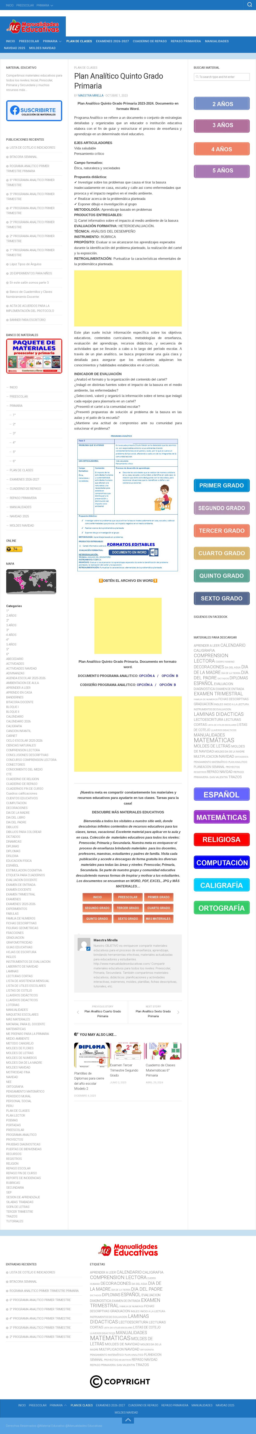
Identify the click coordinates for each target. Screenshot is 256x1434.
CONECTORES (15, 764)
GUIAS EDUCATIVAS (19, 947)
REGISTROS (14, 1159)
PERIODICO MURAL (18, 1096)
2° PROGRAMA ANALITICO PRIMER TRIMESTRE (40, 1337)
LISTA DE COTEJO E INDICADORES (32, 147)
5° (14, 452)
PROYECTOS (14, 1139)
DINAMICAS (13, 841)
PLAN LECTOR (15, 1115)
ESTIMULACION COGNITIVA (24, 870)
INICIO (10, 5)
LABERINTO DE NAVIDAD (22, 966)
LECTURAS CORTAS (19, 976)
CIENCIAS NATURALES (21, 745)
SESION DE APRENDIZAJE (23, 1197)
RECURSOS (13, 1154)
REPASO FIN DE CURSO (21, 1173)
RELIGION (12, 1163)
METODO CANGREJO (20, 1043)
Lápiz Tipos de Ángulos (25, 264)
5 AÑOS (11, 644)
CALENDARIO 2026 (18, 721)
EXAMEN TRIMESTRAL (20, 894)
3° (14, 433)
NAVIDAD (12, 1077)
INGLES (11, 957)
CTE (9, 774)
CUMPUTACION (16, 803)
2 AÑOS (11, 615)
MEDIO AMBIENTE (17, 1038)
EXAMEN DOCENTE (18, 889)
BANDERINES (14, 697)
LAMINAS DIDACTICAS (219, 714)
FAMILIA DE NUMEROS (20, 918)
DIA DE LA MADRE (18, 813)
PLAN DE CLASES (79, 41)
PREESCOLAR (25, 5)
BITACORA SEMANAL (23, 157)
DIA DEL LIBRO (15, 817)
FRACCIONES (15, 933)
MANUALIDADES (217, 41)
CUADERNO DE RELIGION (22, 779)
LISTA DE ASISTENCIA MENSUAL (27, 981)
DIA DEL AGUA (233, 667)
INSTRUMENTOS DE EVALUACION (28, 962)
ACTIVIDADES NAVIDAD (21, 668)
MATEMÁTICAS (16, 1029)
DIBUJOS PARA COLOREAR (23, 832)
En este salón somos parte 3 (29, 282)
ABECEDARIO (14, 659)
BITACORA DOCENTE (19, 702)
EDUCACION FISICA (19, 861)
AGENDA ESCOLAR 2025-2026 (25, 678)
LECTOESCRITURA (208, 719)
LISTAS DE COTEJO (19, 990)
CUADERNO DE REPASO (150, 41)
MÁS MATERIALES (18, 1019)
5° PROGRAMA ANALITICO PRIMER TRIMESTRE (40, 1309)
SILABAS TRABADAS (19, 1202)
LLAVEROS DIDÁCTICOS (22, 995)
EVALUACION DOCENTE (21, 880)
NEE (8, 1082)
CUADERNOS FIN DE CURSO (24, 789)
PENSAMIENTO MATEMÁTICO (25, 1091)
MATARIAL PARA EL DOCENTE (25, 1024)
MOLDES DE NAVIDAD (122, 1344)
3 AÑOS (11, 625)
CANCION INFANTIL (18, 731)
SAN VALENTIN (218, 777)
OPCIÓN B (170, 676)
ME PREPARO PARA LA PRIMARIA (27, 1034)
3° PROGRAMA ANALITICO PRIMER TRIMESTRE (40, 1327)
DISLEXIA (12, 856)
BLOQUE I (12, 707)
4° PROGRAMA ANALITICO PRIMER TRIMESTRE (40, 1318)
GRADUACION (15, 938)
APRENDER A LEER (18, 688)
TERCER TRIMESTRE (19, 1211)
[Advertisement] (128, 298)
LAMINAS (12, 971)
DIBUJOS (12, 827)
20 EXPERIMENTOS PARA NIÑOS (31, 273)
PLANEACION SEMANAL (209, 767)
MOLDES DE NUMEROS (21, 1058)
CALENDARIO (14, 716)
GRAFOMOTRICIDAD (19, 942)
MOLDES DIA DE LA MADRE (24, 1062)
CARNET (11, 736)
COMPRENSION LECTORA (23, 750)
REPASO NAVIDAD (220, 772)
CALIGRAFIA (14, 726)
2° (14, 424)
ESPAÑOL (12, 865)
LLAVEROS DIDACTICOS (22, 1000)
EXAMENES (13, 899)
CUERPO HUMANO (225, 662)
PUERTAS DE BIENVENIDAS (24, 1149)
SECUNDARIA (15, 1187)
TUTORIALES (14, 1221)
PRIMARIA (43, 5)
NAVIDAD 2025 (14, 48)
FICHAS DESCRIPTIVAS (21, 923)
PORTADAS (13, 1125)
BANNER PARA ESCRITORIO (28, 320)
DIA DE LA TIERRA (230, 673)
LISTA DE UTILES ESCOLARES (26, 986)
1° (14, 415)
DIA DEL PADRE (16, 822)
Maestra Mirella (91, 95)
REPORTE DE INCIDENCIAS (23, 1178)
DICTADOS (13, 837)
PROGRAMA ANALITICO (21, 1135)
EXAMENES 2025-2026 (20, 904)
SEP (9, 1192)
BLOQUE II (12, 712)
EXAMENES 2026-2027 (112, 41)
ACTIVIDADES (15, 664)
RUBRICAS (13, 1183)
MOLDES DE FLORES (20, 1048)
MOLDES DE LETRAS (20, 1053)
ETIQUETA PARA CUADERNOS (25, 875)
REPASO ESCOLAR (18, 1168)
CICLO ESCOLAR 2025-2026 (24, 740)
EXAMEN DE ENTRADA (20, 885)
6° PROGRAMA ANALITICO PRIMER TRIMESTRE (40, 1300)
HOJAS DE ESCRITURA (21, 952)
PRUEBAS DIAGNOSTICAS (23, 1144)
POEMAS (12, 1120)
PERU (9, 1106)
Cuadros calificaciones (21, 793)
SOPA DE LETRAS (17, 1207)
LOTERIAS (12, 1005)
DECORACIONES (17, 808)
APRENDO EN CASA (19, 692)
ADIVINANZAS (15, 673)
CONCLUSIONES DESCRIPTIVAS (27, 755)
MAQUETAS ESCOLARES (22, 1014)
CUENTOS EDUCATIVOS (22, 798)
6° (14, 461)
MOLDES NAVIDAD (42, 48)
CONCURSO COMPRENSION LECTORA (31, 760)
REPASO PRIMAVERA (186, 41)
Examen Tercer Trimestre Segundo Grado (124, 1070)
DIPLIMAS (12, 846)
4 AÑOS (11, 635)
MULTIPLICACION (206, 756)
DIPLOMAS (13, 851)
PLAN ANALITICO (237, 762)
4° (14, 442)
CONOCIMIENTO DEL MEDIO (24, 769)
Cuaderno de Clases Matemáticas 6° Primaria (160, 1070)
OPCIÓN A (147, 676)
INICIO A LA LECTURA (236, 704)
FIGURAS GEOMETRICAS (22, 928)
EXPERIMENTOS (16, 909)
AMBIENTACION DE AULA (22, 683)
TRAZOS (11, 1216)
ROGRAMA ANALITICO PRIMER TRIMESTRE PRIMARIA (44, 1291)
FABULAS (12, 913)
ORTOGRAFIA (14, 1087)
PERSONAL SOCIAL (19, 1101)
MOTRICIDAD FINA (18, 1072)
